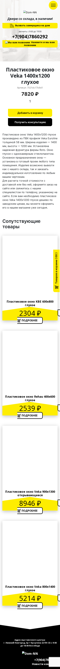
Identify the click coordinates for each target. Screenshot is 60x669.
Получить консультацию (30, 122)
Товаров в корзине (56, 269)
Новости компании (45, 664)
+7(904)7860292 (30, 36)
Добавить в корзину (30, 112)
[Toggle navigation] (53, 5)
